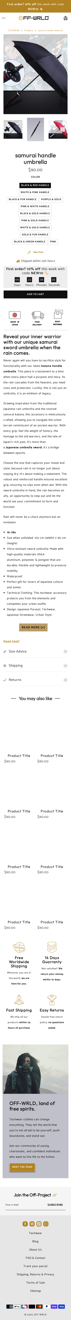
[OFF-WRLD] (34, 18)
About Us (35, 1249)
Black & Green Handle (29, 242)
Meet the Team (22, 1167)
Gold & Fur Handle (35, 235)
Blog (35, 1241)
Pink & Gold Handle (35, 221)
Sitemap (35, 1291)
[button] (8, 129)
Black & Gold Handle (35, 214)
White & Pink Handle (35, 192)
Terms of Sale (35, 1282)
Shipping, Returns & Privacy (35, 1274)
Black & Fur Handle (23, 199)
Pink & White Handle (35, 207)
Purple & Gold (51, 199)
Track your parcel (35, 1266)
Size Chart (38, 252)
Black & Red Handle (35, 185)
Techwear (35, 1233)
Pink (53, 242)
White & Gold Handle (35, 228)
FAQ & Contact (35, 1258)
